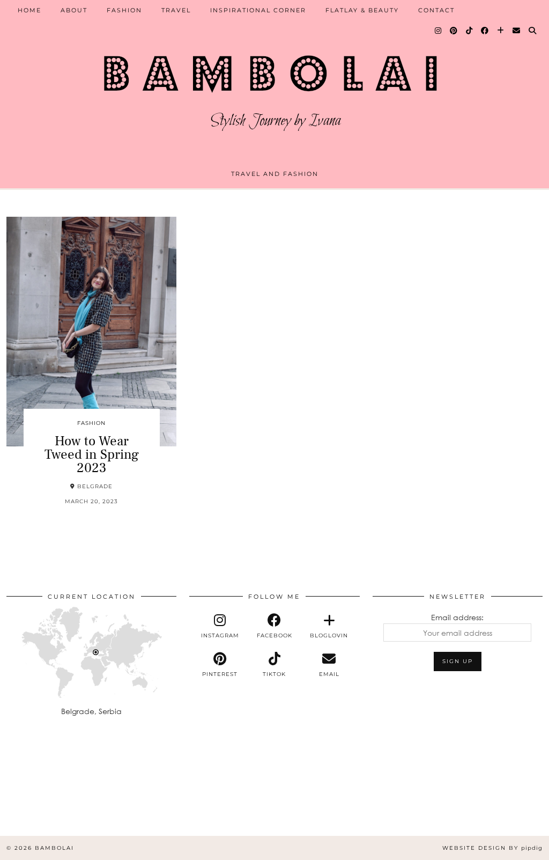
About (74, 10)
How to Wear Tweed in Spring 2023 (91, 454)
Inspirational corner (258, 10)
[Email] (517, 30)
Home (29, 10)
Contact (436, 10)
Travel (176, 10)
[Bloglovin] (501, 30)
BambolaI (54, 847)
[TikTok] (469, 30)
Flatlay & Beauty (362, 10)
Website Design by (492, 847)
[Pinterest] (454, 30)
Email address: (457, 617)
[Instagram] (438, 30)
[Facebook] (485, 30)
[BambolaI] (274, 88)
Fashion (124, 10)
